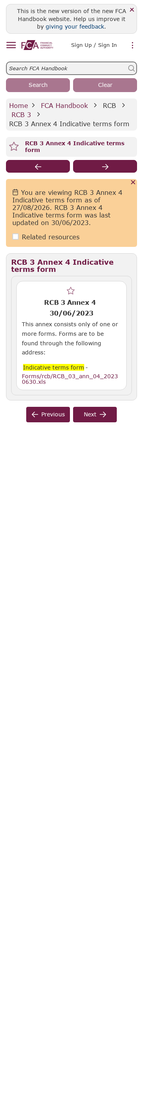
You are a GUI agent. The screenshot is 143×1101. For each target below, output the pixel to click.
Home (18, 105)
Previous (53, 414)
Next (90, 414)
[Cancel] (133, 183)
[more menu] (132, 46)
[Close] (132, 10)
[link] (37, 45)
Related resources (50, 237)
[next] (105, 166)
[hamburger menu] (11, 45)
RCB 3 (21, 114)
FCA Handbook (64, 105)
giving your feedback (75, 26)
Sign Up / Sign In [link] (94, 45)
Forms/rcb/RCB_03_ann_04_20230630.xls (70, 379)
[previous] (38, 166)
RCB (109, 105)
